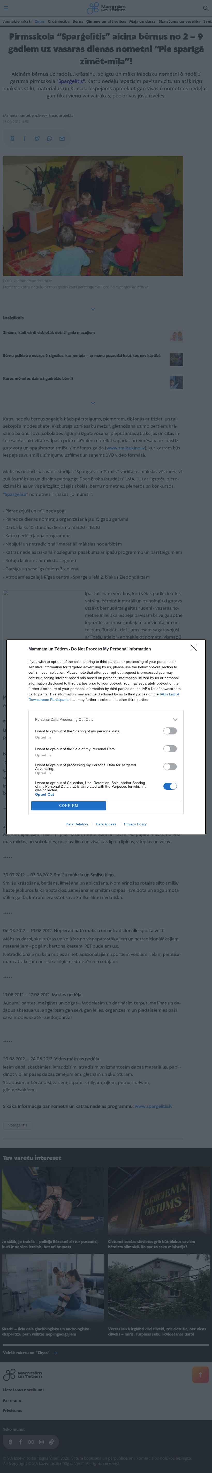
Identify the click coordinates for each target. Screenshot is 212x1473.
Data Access (106, 824)
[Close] (195, 649)
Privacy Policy (135, 824)
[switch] (170, 730)
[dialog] (106, 736)
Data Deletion (77, 824)
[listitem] (106, 719)
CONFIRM (68, 806)
